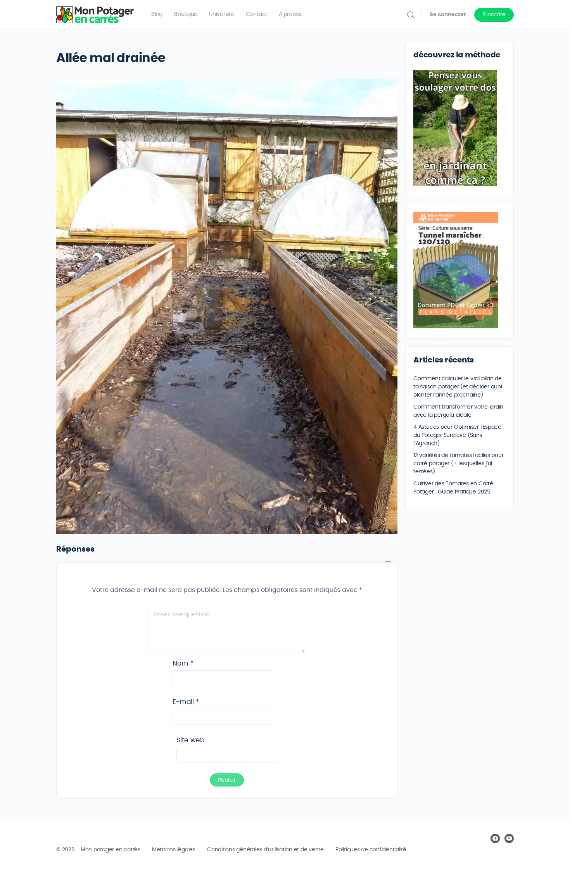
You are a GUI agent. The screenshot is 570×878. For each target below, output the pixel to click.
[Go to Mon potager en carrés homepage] (95, 13)
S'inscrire (494, 14)
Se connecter (448, 14)
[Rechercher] (410, 14)
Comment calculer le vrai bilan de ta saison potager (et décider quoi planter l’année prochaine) (457, 387)
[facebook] (495, 838)
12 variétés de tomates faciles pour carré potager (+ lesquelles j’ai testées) (458, 463)
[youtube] (509, 838)
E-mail (186, 702)
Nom (183, 663)
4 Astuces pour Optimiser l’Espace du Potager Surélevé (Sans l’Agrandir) (457, 435)
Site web (190, 740)
